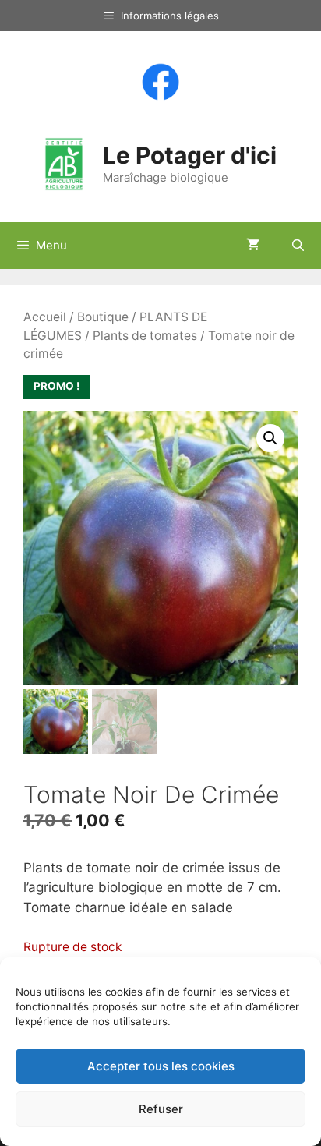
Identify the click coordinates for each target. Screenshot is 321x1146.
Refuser (161, 1109)
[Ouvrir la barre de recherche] (298, 245)
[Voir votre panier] (253, 245)
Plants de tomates (145, 335)
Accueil (44, 316)
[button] (270, 438)
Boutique (103, 316)
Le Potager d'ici (190, 155)
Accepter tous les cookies (161, 1066)
